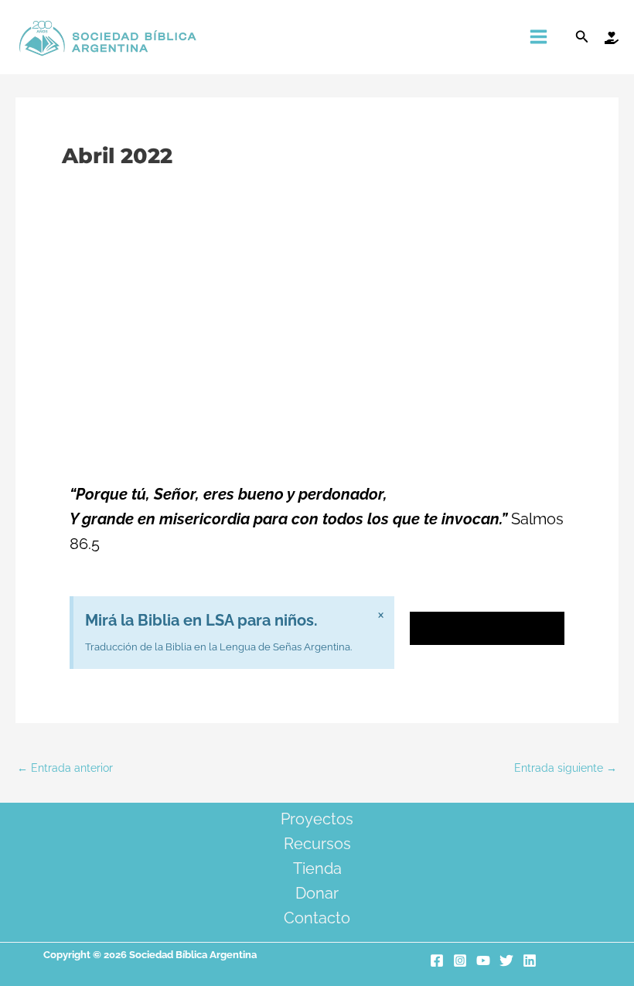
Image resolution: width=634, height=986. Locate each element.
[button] (582, 36)
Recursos (317, 843)
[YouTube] (483, 960)
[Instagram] (460, 960)
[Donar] (612, 38)
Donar (317, 893)
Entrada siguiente (565, 768)
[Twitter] (506, 960)
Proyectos (317, 819)
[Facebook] (437, 960)
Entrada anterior (65, 768)
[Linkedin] (530, 960)
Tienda (317, 868)
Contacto (317, 918)
